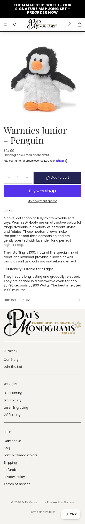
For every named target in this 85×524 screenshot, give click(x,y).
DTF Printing (13, 393)
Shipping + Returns (17, 300)
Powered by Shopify (60, 502)
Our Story (11, 359)
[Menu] (5, 24)
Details (9, 211)
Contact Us (13, 441)
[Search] (15, 25)
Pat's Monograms (34, 502)
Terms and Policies (42, 512)
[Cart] (80, 25)
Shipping (10, 462)
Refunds (10, 469)
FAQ (7, 448)
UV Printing (12, 414)
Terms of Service (17, 484)
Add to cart (60, 177)
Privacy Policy (14, 477)
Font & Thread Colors (20, 455)
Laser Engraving (16, 407)
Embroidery (13, 400)
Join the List (13, 366)
